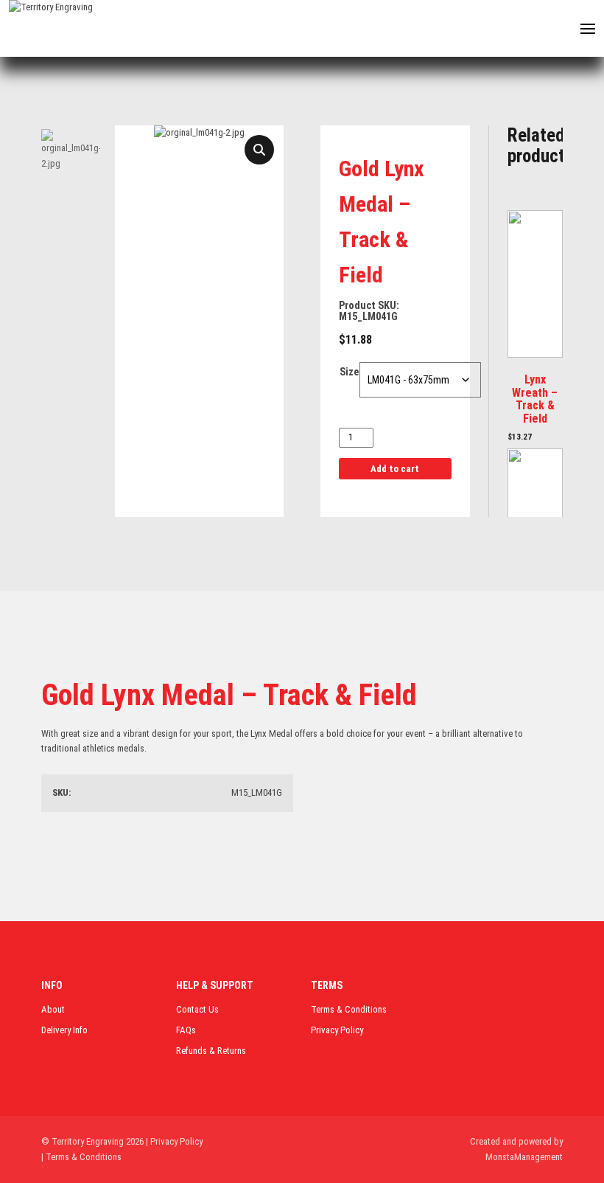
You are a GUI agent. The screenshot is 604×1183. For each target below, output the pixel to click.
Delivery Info (64, 1029)
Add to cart (395, 468)
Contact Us (197, 1009)
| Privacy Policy (174, 1141)
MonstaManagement (524, 1156)
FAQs (186, 1029)
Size (349, 372)
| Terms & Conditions (81, 1156)
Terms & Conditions (349, 1009)
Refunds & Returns (211, 1050)
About (53, 1009)
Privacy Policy (337, 1029)
